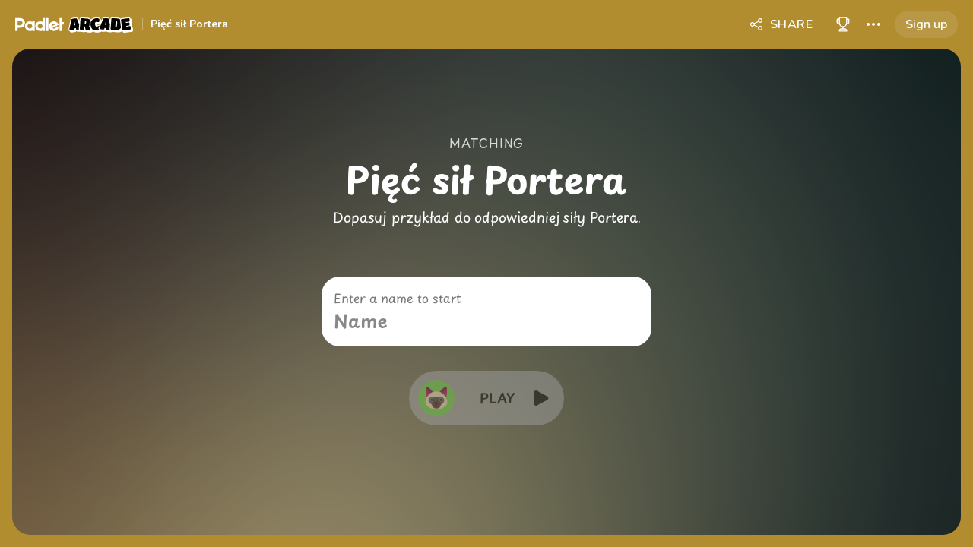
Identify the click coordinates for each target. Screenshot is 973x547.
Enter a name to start (397, 298)
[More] (873, 24)
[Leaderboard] (843, 24)
